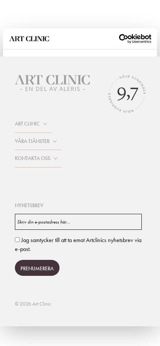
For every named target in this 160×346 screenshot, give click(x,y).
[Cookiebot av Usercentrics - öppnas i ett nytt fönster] (118, 39)
